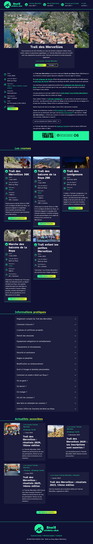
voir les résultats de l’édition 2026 (45, 121)
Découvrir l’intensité (46, 223)
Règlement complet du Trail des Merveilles (34, 319)
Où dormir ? (21, 386)
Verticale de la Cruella (72, 4)
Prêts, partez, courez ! (46, 276)
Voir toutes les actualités (46, 512)
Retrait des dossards (25, 336)
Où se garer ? (22, 381)
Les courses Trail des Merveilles (47, 61)
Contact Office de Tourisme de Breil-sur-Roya (35, 409)
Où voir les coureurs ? (26, 398)
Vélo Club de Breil (66, 113)
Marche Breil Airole (53, 4)
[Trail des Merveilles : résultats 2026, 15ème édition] (12, 429)
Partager (51, 65)
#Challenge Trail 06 (29, 430)
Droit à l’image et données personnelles (33, 369)
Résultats (27, 470)
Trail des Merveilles (35, 4)
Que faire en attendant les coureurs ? (32, 403)
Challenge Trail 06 (62, 126)
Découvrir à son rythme (17, 299)
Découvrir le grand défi (17, 218)
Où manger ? (22, 392)
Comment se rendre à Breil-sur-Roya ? (32, 375)
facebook (59, 535)
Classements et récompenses (29, 347)
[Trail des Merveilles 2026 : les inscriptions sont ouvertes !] (56, 431)
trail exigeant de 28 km (43, 79)
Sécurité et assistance (26, 353)
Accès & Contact (36, 535)
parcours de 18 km (41, 81)
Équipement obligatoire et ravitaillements (34, 341)
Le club (84, 4)
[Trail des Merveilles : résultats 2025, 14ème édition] (12, 469)
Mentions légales (48, 535)
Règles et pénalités (24, 358)
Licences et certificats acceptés (30, 330)
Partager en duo (75, 208)
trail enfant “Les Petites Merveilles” (74, 93)
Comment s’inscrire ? (25, 324)
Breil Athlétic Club (60, 110)
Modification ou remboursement (30, 364)
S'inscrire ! (40, 65)
